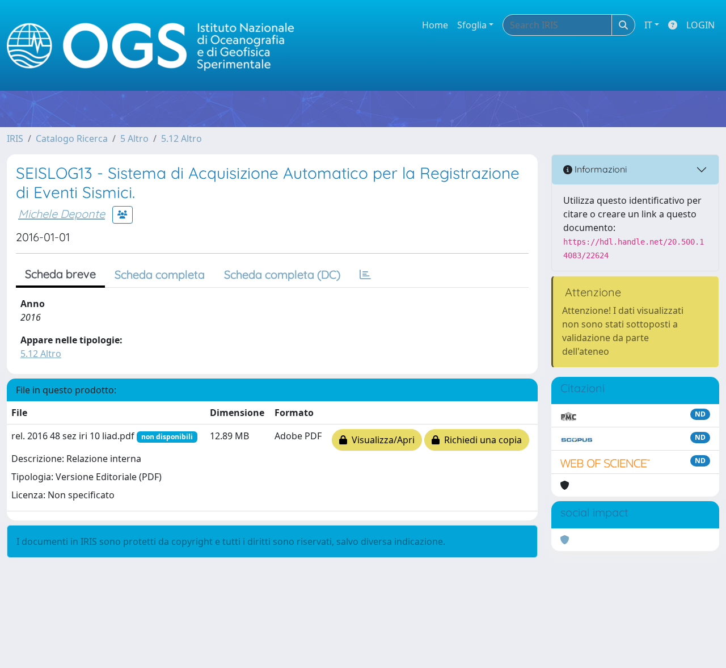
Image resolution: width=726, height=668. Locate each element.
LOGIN (700, 25)
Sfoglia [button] (472, 25)
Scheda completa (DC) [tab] (282, 274)
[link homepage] (155, 46)
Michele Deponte (61, 214)
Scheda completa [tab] (160, 274)
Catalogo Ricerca (72, 138)
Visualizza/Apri (381, 440)
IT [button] (648, 25)
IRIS (15, 138)
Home (435, 25)
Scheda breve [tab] (60, 274)
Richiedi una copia (481, 440)
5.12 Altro (181, 138)
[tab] (365, 275)
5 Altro (134, 138)
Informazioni (599, 169)
